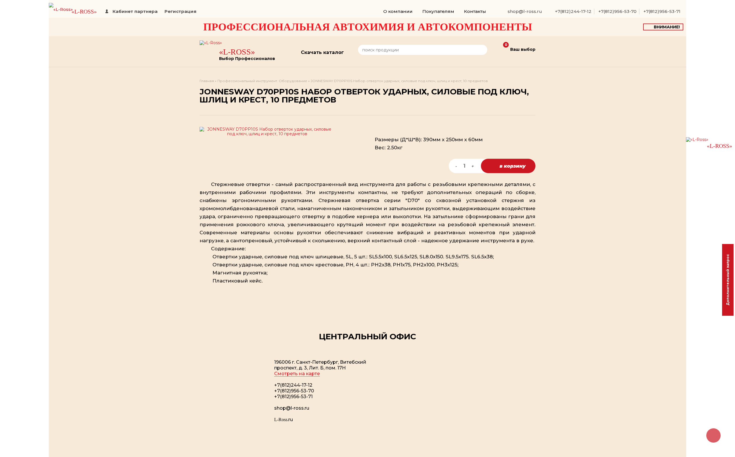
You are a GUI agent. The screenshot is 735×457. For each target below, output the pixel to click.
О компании (398, 11)
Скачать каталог (322, 52)
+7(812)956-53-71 (661, 11)
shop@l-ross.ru (525, 11)
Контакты (475, 11)
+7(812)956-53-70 (617, 11)
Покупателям (438, 11)
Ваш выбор (520, 47)
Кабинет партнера (135, 11)
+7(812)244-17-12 (573, 11)
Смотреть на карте (297, 373)
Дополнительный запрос (728, 280)
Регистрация (180, 11)
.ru (283, 419)
